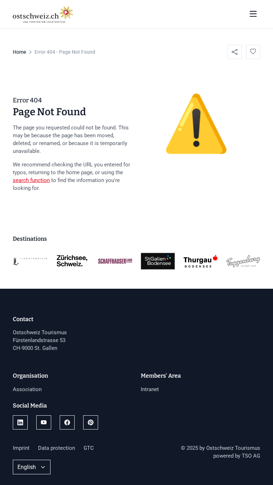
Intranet (150, 389)
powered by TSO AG (236, 456)
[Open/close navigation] (253, 14)
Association (27, 389)
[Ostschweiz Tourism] (43, 13)
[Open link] (20, 422)
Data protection (56, 448)
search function (31, 180)
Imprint (21, 448)
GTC (89, 448)
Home (19, 52)
